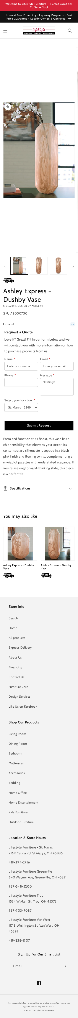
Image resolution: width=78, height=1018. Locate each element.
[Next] (73, 267)
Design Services (20, 696)
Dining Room (18, 744)
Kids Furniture (18, 812)
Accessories (17, 773)
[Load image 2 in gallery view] (38, 265)
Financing (15, 667)
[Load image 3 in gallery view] (58, 265)
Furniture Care (18, 687)
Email (45, 359)
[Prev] (5, 267)
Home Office (18, 793)
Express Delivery (20, 647)
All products (17, 638)
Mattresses (16, 763)
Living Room (17, 734)
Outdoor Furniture (21, 822)
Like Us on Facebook (23, 706)
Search (13, 618)
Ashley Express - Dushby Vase (18, 566)
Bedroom (15, 753)
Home (13, 628)
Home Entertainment (24, 802)
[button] (5, 30)
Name (9, 359)
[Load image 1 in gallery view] (19, 265)
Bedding (14, 783)
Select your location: (19, 400)
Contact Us (16, 677)
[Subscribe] (64, 966)
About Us (15, 657)
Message (47, 375)
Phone (10, 375)
